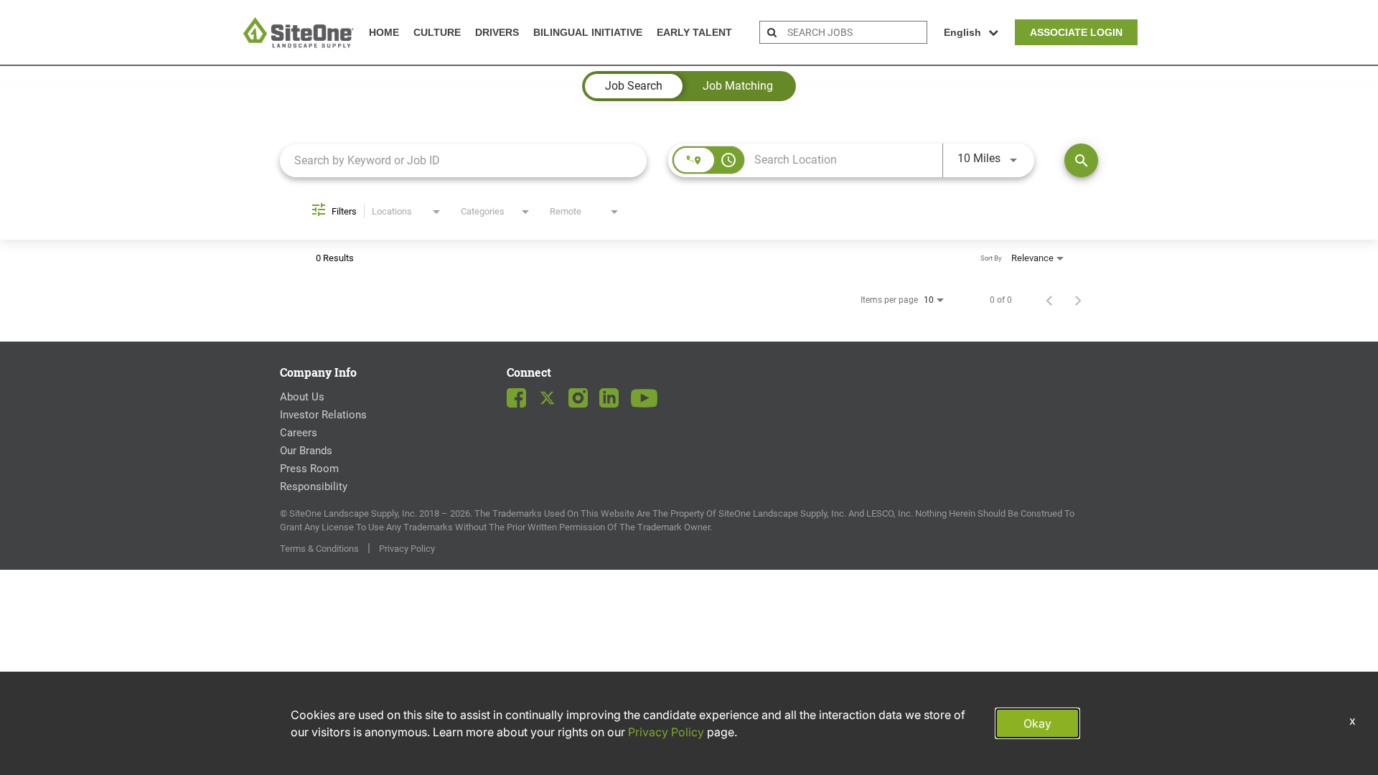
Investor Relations (323, 414)
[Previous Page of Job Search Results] (1049, 300)
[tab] (633, 86)
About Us (302, 396)
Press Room (309, 468)
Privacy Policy (407, 548)
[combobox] (463, 160)
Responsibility (313, 486)
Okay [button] (1037, 723)
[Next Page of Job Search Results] (1078, 300)
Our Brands (306, 450)
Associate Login (1076, 32)
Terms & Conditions (319, 548)
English (962, 32)
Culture (437, 32)
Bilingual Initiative (587, 32)
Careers (298, 432)
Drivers (497, 32)
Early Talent (694, 32)
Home (384, 32)
